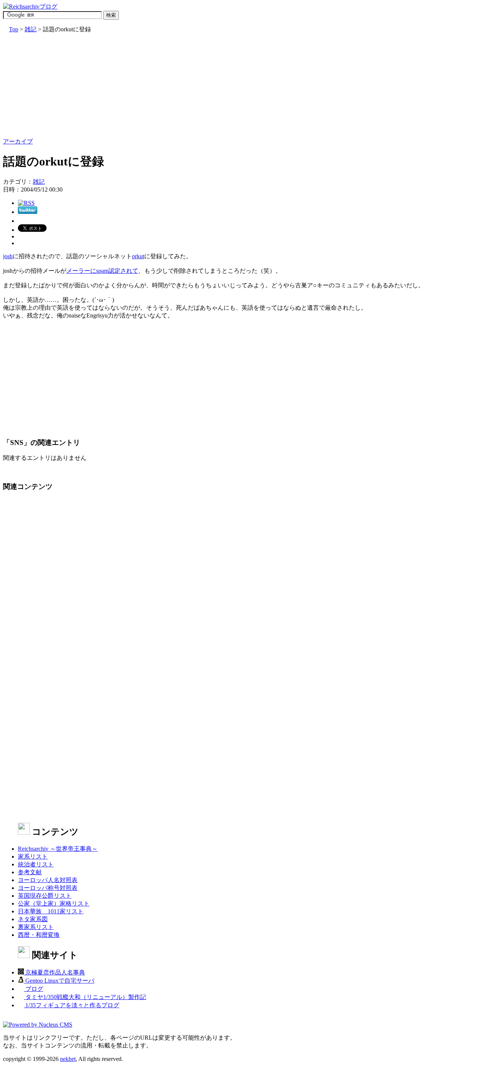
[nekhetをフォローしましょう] (27, 212)
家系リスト (33, 856)
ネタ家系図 (33, 919)
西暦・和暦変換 (39, 935)
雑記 (31, 29)
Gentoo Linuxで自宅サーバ (59, 980)
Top (13, 29)
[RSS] (26, 203)
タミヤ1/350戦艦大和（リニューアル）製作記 (85, 997)
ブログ (33, 989)
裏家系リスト (36, 927)
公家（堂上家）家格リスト (53, 903)
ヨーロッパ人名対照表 (48, 880)
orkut (138, 256)
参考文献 (30, 872)
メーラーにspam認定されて (102, 271)
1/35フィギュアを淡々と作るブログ (71, 1005)
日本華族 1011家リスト (50, 911)
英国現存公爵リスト (45, 895)
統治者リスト (36, 864)
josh (8, 256)
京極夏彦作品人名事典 (54, 972)
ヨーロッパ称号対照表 (48, 888)
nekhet (68, 1059)
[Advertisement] (226, 86)
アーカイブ (18, 141)
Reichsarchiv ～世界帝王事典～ (58, 849)
